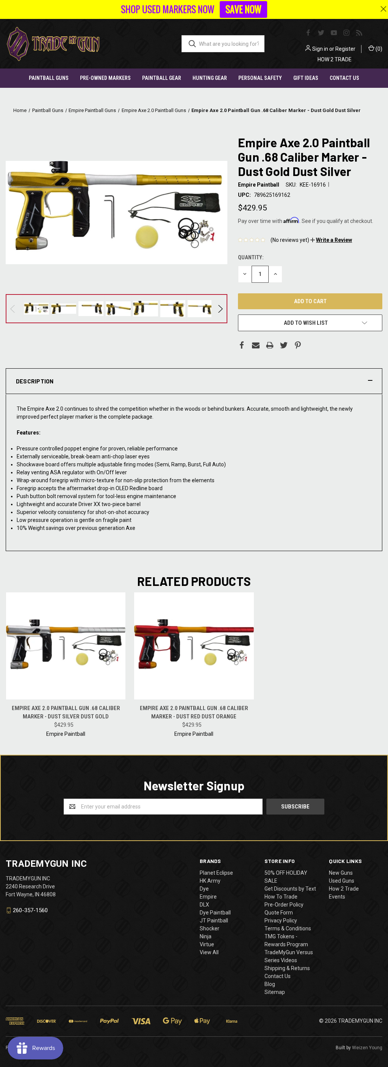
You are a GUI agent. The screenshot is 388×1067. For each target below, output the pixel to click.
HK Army (210, 881)
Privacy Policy (280, 920)
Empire (208, 897)
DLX (204, 905)
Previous (13, 308)
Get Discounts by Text (290, 889)
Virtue (207, 944)
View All (209, 952)
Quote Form (278, 913)
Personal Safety (260, 78)
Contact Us (344, 78)
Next (220, 308)
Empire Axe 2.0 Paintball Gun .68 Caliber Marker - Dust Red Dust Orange (194, 712)
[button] (331, 240)
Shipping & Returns (287, 968)
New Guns (341, 873)
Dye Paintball (215, 913)
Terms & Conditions (287, 928)
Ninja (205, 936)
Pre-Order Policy (284, 905)
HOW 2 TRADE (335, 59)
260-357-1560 (30, 910)
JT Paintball (214, 920)
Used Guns (341, 881)
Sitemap (274, 992)
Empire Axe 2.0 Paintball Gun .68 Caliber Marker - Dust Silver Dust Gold (66, 712)
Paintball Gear (161, 78)
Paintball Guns (49, 78)
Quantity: (250, 257)
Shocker (209, 928)
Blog (269, 984)
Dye (204, 889)
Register (345, 49)
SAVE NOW (243, 9)
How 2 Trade (344, 889)
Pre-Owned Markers (105, 78)
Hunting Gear (209, 78)
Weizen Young (367, 1047)
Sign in (320, 49)
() (378, 49)
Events (337, 897)
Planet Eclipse (216, 873)
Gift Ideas (305, 78)
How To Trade (280, 897)
